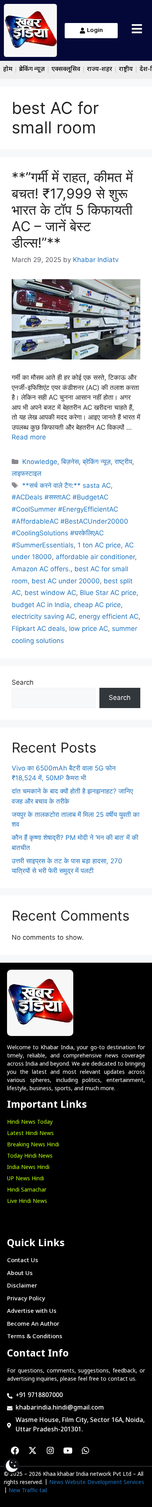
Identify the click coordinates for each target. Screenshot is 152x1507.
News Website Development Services (96, 1482)
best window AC (50, 593)
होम (7, 70)
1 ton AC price (99, 545)
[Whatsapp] (85, 1451)
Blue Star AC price (108, 593)
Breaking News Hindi (33, 1145)
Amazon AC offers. (41, 569)
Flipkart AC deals (38, 628)
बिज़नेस (70, 462)
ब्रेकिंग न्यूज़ (32, 70)
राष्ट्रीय (126, 70)
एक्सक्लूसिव (65, 70)
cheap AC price (97, 605)
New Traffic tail (28, 1491)
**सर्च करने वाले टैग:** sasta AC (66, 485)
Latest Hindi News (30, 1133)
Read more (29, 437)
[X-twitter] (33, 1451)
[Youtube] (68, 1451)
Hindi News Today (30, 1122)
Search (23, 682)
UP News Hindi (25, 1179)
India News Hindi (28, 1167)
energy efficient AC (108, 616)
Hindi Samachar (26, 1190)
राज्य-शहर (99, 70)
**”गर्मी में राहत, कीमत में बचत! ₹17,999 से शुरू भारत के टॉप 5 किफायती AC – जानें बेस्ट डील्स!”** (72, 210)
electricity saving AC (43, 616)
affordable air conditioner (95, 557)
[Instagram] (50, 1451)
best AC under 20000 (66, 581)
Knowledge (39, 462)
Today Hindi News (30, 1156)
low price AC (88, 628)
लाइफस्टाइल (26, 473)
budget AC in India (41, 605)
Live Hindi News (27, 1201)
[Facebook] (15, 1451)
